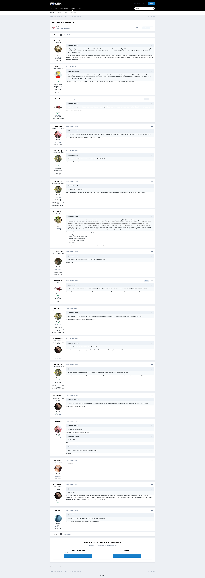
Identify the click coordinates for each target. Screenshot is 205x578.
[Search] (153, 8)
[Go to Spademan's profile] (58, 468)
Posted (71, 41)
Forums (52, 12)
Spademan (58, 460)
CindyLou (58, 67)
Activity (79, 8)
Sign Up (151, 3)
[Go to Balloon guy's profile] (58, 158)
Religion (67, 28)
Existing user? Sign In (140, 3)
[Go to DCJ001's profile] (58, 518)
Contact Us (102, 575)
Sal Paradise (58, 251)
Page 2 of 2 (67, 34)
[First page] (52, 35)
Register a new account (78, 556)
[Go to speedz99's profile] (58, 134)
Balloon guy (58, 151)
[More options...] (152, 41)
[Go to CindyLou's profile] (58, 74)
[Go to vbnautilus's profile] (53, 28)
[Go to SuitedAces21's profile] (58, 349)
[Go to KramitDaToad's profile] (58, 220)
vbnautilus (61, 27)
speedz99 (58, 126)
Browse (73, 8)
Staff (66, 12)
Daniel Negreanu (64, 8)
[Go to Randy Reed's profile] (58, 49)
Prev (55, 34)
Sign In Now (127, 556)
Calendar (59, 12)
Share (138, 27)
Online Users (73, 12)
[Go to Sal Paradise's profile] (58, 261)
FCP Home (54, 8)
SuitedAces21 (58, 339)
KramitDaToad (58, 212)
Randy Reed (58, 41)
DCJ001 (58, 510)
